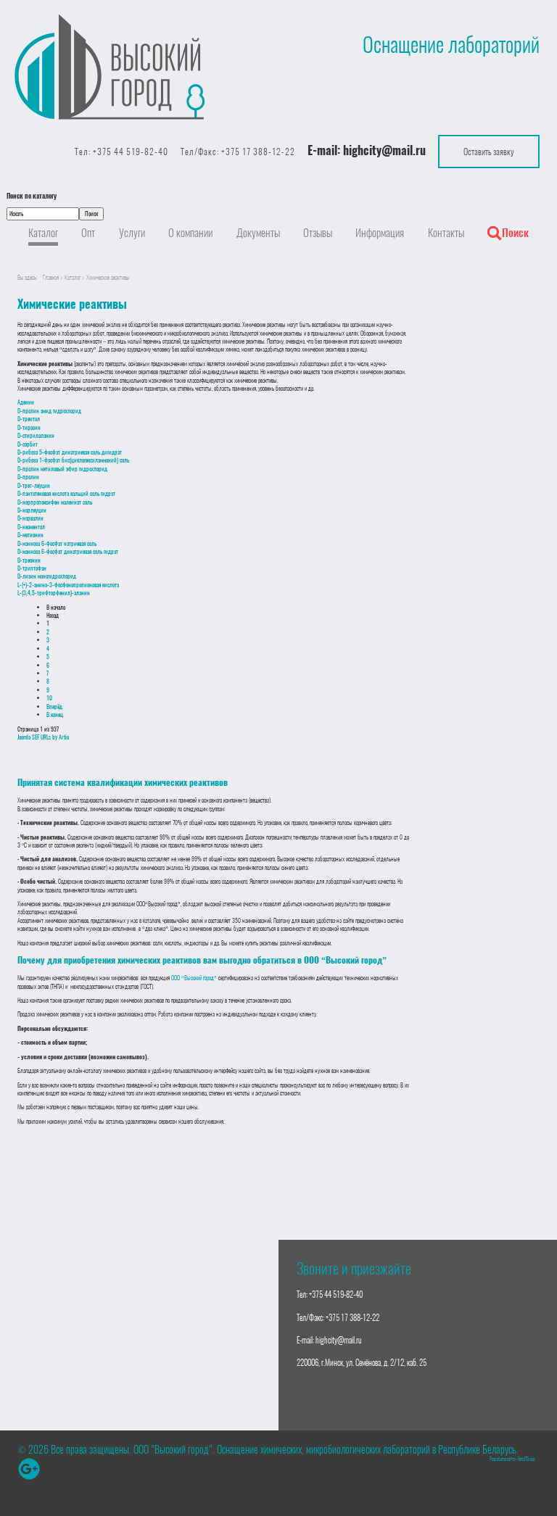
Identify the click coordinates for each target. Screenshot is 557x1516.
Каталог (43, 232)
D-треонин (29, 560)
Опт (88, 232)
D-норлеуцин (31, 510)
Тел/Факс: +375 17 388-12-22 (238, 151)
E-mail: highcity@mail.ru (329, 1340)
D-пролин (28, 477)
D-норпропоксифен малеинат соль (54, 502)
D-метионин (30, 535)
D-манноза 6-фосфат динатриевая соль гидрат (67, 551)
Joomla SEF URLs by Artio (43, 737)
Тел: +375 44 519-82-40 (121, 151)
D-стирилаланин (35, 435)
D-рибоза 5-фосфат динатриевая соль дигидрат (69, 452)
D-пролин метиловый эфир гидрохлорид (62, 469)
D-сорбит (27, 444)
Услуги (132, 232)
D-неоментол (31, 527)
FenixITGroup (526, 1459)
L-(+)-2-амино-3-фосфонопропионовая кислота (68, 585)
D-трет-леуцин (33, 485)
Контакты (446, 232)
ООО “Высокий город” (194, 978)
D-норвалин (30, 518)
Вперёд (54, 707)
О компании (190, 232)
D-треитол (28, 419)
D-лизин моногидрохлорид (46, 576)
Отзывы (317, 232)
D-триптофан (31, 568)
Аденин (25, 402)
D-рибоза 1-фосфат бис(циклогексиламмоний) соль (73, 460)
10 (49, 698)
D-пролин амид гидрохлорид (49, 411)
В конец (54, 714)
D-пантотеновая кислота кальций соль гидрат (66, 493)
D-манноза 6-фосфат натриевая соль (56, 543)
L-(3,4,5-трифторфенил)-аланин (53, 593)
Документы (258, 232)
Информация (379, 232)
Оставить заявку (488, 151)
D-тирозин (29, 427)
